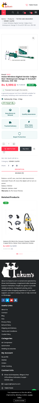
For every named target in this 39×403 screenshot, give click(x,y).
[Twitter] (7, 300)
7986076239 (8, 388)
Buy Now (26, 149)
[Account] (18, 12)
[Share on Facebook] (8, 166)
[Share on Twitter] (12, 166)
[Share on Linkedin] (17, 166)
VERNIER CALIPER (9, 21)
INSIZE (8, 75)
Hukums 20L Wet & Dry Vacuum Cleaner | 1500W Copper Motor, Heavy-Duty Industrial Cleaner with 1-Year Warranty (19, 242)
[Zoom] (33, 38)
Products (11, 19)
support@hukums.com (12, 384)
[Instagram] (15, 300)
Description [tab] (19, 169)
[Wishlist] (4, 152)
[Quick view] (22, 221)
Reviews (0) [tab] (19, 173)
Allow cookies (19, 400)
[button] (17, 254)
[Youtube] (11, 300)
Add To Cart (12, 221)
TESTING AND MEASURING (24, 19)
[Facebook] (3, 300)
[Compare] (34, 148)
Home (4, 19)
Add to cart (10, 149)
